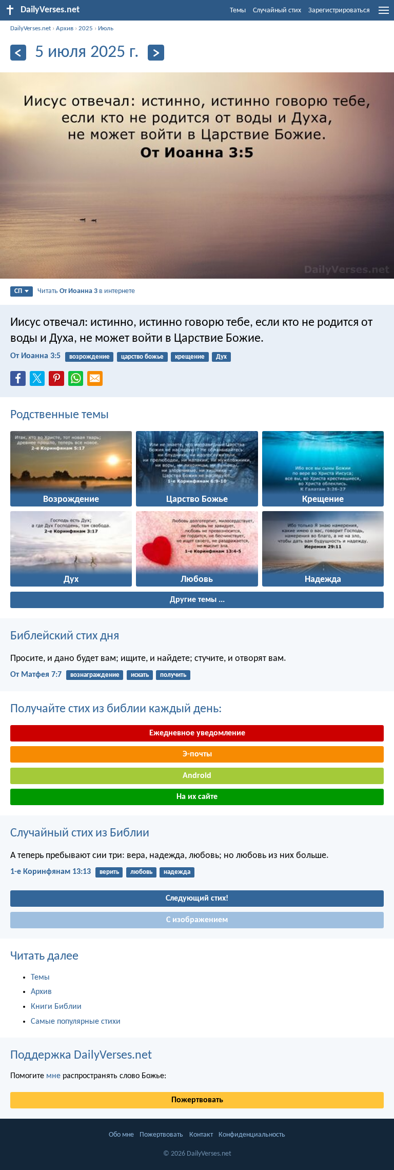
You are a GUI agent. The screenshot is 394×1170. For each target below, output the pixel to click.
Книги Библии (56, 1007)
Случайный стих (277, 10)
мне (53, 1076)
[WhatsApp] (78, 379)
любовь (141, 872)
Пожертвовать (197, 1100)
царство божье (142, 357)
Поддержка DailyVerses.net (81, 1055)
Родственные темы (59, 415)
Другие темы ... (197, 600)
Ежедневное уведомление (197, 733)
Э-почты (197, 754)
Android (197, 776)
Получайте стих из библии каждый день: (116, 709)
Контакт (201, 1135)
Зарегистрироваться (339, 10)
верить (109, 872)
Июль (105, 28)
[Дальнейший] (156, 53)
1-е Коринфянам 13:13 (50, 872)
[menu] (383, 14)
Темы (238, 10)
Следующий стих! (197, 898)
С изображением (197, 920)
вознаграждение (95, 675)
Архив (64, 28)
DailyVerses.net (30, 28)
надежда (177, 872)
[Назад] (18, 53)
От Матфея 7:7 (36, 675)
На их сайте (197, 797)
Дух (221, 357)
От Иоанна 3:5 (35, 356)
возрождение (89, 357)
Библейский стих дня (64, 636)
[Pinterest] (58, 381)
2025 (85, 28)
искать (140, 675)
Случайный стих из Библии (79, 833)
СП (18, 291)
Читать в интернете (86, 291)
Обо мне (121, 1135)
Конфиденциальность (252, 1135)
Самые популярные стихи (76, 1022)
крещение (190, 357)
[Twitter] (39, 381)
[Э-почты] (97, 381)
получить (173, 675)
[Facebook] (20, 381)
